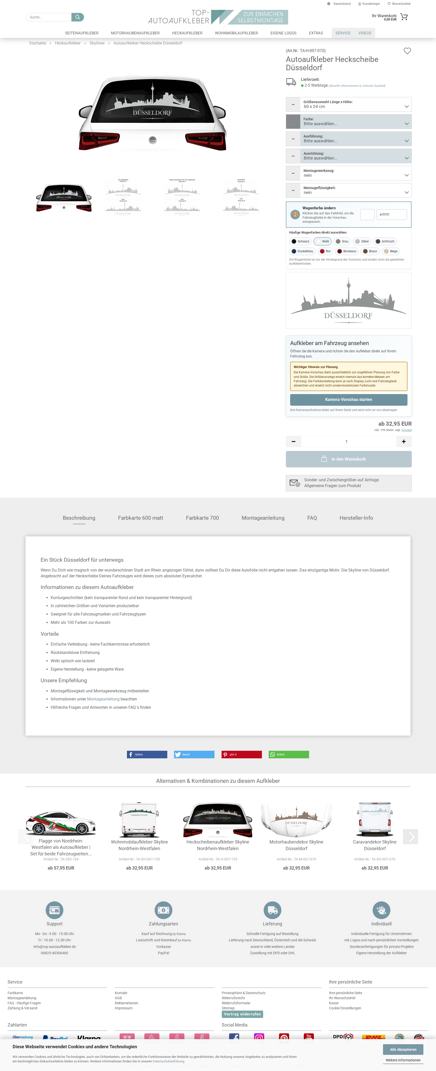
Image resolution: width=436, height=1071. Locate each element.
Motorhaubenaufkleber (135, 33)
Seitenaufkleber (81, 33)
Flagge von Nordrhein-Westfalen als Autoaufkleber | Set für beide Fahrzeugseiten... (61, 847)
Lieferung (272, 923)
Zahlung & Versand (22, 1008)
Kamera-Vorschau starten (348, 399)
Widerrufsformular (236, 1003)
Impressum (123, 1008)
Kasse (334, 1003)
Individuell (381, 923)
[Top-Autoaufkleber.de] (218, 17)
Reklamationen (126, 1003)
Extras (316, 33)
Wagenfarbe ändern (319, 208)
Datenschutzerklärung (168, 1061)
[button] (293, 441)
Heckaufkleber (187, 33)
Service (343, 33)
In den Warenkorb (349, 459)
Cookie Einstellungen (345, 1008)
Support (55, 923)
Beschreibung (79, 518)
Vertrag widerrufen (242, 1014)
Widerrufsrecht (233, 998)
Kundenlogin (370, 4)
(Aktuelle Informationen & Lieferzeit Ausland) (357, 85)
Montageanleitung (263, 518)
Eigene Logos (283, 33)
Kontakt (121, 993)
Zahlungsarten (163, 923)
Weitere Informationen (403, 1060)
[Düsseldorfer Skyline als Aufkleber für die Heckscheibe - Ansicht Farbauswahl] (152, 112)
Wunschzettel (401, 4)
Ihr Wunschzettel (342, 998)
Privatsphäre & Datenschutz (244, 993)
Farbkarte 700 (202, 518)
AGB (118, 998)
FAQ (312, 518)
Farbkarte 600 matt (140, 518)
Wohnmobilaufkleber (236, 33)
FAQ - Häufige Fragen (24, 1003)
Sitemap (228, 1008)
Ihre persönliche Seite (345, 993)
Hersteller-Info (356, 518)
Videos (364, 33)
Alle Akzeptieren (403, 1049)
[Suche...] (77, 17)
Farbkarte (15, 993)
